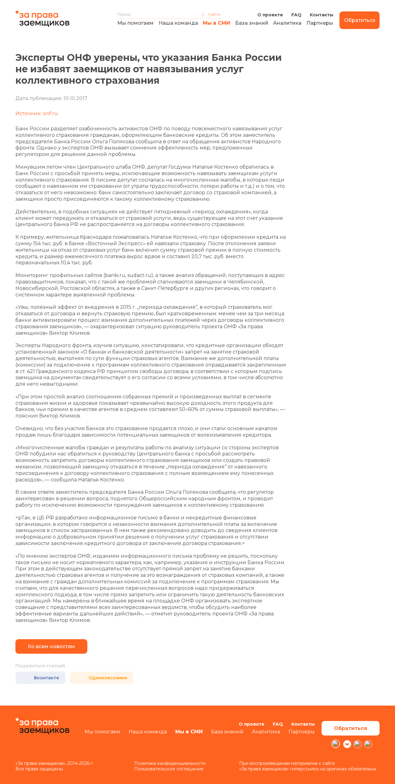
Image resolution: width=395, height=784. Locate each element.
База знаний (251, 23)
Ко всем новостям (51, 646)
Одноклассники (108, 678)
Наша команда (178, 23)
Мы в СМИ (216, 23)
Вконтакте (46, 678)
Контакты (321, 15)
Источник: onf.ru (36, 113)
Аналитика (287, 23)
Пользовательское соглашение (169, 769)
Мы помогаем (135, 23)
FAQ (296, 15)
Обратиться (359, 20)
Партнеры (319, 23)
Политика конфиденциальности (170, 763)
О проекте (270, 15)
